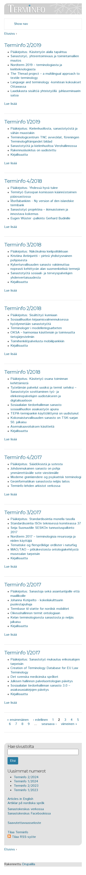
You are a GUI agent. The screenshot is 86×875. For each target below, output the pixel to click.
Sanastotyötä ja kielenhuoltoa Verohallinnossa (43, 146)
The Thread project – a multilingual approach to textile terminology (45, 76)
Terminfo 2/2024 (26, 777)
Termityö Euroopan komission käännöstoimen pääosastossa (43, 194)
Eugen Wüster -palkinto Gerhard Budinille (40, 218)
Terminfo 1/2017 (22, 653)
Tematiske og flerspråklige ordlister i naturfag (43, 545)
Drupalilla (28, 864)
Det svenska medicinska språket (34, 676)
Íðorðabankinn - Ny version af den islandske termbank (42, 203)
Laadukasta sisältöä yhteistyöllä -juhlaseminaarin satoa (45, 93)
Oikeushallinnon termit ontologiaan (35, 613)
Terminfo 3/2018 (22, 245)
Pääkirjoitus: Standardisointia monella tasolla (42, 519)
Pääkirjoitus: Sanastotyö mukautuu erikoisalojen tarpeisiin (45, 661)
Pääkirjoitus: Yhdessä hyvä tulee (34, 188)
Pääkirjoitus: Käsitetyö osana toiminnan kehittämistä (39, 381)
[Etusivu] (43, 12)
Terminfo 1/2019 (22, 122)
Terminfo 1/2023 (26, 790)
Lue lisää (10, 103)
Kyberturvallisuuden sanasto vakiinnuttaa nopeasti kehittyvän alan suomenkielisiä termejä (45, 266)
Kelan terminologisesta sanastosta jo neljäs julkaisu (42, 619)
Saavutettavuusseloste (24, 823)
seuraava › (49, 724)
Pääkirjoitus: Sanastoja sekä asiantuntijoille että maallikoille (45, 593)
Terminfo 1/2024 (26, 781)
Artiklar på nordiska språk (26, 803)
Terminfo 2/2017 (22, 585)
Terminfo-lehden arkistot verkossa (35, 486)
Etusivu (9, 33)
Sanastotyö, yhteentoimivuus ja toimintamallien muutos (44, 58)
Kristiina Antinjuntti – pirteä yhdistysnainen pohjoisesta (41, 258)
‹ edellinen (40, 719)
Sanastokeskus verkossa (26, 809)
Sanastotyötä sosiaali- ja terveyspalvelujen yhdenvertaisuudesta (41, 275)
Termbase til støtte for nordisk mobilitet (39, 608)
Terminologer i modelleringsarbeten (36, 328)
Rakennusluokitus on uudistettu (33, 150)
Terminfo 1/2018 (22, 372)
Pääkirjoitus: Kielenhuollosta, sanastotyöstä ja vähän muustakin (43, 130)
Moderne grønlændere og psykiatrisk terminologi (45, 477)
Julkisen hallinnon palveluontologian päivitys (41, 681)
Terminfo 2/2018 (22, 308)
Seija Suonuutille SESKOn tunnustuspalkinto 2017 (42, 530)
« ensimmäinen (18, 719)
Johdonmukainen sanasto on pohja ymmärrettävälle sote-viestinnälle (35, 470)
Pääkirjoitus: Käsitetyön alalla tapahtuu (38, 52)
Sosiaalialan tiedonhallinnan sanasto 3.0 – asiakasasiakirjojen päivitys (40, 687)
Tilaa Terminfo (18, 832)
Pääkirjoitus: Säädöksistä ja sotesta (36, 464)
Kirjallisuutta (19, 154)
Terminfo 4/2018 (23, 181)
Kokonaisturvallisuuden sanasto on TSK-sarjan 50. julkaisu (44, 420)
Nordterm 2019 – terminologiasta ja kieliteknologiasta (36, 67)
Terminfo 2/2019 (22, 45)
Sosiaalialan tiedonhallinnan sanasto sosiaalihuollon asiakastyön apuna (36, 407)
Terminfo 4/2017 (23, 457)
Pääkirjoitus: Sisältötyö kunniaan (33, 315)
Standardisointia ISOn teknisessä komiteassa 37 (45, 523)
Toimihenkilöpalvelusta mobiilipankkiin (37, 341)
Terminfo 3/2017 (22, 512)
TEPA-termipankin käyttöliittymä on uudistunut (44, 413)
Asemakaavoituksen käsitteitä (32, 426)
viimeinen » (69, 724)
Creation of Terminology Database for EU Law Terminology (44, 670)
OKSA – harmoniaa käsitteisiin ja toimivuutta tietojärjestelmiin (42, 334)
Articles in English (20, 799)
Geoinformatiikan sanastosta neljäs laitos (40, 481)
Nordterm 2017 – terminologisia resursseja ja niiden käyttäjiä (43, 538)
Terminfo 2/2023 (26, 785)
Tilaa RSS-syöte (23, 837)
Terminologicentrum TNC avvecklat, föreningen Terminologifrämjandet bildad (44, 139)
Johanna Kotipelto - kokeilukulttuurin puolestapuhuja (36, 602)
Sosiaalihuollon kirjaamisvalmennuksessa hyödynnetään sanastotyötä (39, 321)
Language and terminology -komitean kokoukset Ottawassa (45, 84)
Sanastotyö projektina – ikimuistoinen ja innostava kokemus (39, 211)
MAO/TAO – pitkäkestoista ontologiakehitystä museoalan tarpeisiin (44, 551)
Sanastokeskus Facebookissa (29, 813)
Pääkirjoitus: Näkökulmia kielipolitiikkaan (39, 251)
